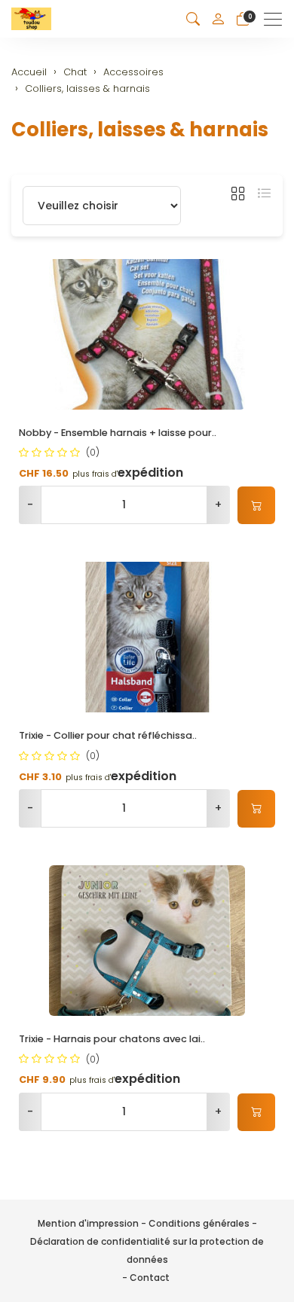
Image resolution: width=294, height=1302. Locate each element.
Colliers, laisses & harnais (139, 129)
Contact (150, 1277)
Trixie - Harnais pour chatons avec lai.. (112, 1038)
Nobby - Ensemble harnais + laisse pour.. (117, 432)
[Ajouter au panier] (256, 505)
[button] (193, 19)
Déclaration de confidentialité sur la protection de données (147, 1250)
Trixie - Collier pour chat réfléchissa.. (108, 735)
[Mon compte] (218, 19)
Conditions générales (199, 1223)
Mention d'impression (88, 1223)
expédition (150, 473)
